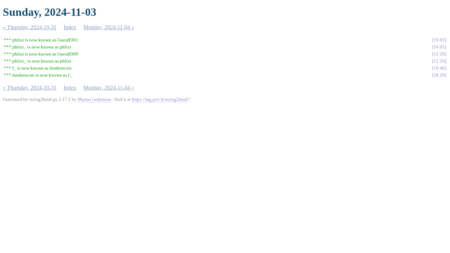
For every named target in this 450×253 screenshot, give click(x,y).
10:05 (439, 40)
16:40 (439, 68)
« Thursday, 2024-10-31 (30, 27)
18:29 (439, 75)
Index (70, 27)
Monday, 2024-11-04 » (108, 27)
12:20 (439, 54)
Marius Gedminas (94, 99)
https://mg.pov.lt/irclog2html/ (160, 99)
